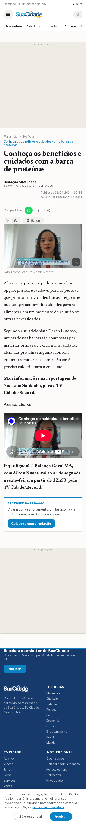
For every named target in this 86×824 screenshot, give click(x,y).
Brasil (50, 737)
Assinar (15, 668)
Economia (53, 720)
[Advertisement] (43, 85)
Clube (7, 775)
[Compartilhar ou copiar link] (48, 210)
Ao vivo (9, 758)
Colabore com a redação (31, 523)
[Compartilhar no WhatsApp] (29, 210)
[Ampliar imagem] (76, 262)
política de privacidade (48, 807)
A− (8, 220)
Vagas (8, 786)
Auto (77, 4)
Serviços (10, 780)
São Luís (33, 26)
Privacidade (54, 780)
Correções (46, 185)
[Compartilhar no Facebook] (38, 210)
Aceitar (61, 816)
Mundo (51, 742)
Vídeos (8, 764)
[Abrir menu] (8, 14)
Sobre (8, 185)
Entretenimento (56, 731)
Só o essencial (30, 816)
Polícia (50, 715)
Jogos (8, 769)
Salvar (35, 220)
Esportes (52, 726)
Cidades (52, 26)
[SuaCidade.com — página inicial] (29, 14)
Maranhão (14, 26)
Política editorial (25, 185)
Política (70, 26)
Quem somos (55, 758)
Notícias (29, 136)
